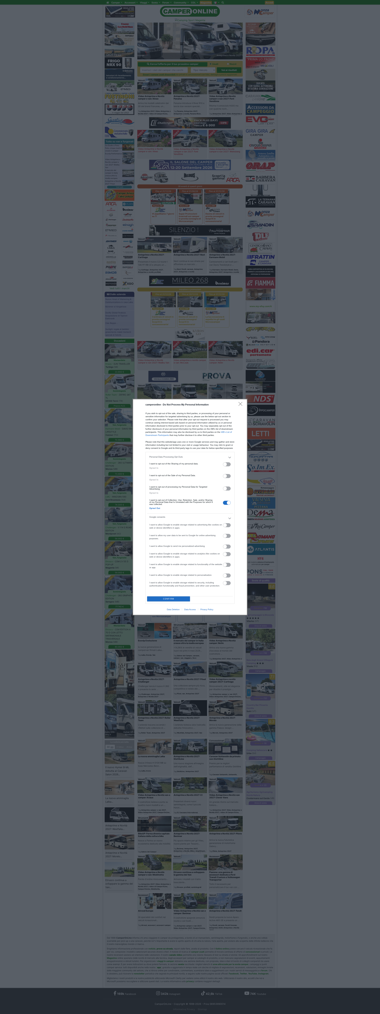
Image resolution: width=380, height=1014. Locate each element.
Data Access (190, 609)
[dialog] (190, 507)
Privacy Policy (206, 609)
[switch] (227, 464)
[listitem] (190, 457)
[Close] (241, 405)
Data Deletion (173, 609)
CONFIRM (168, 599)
